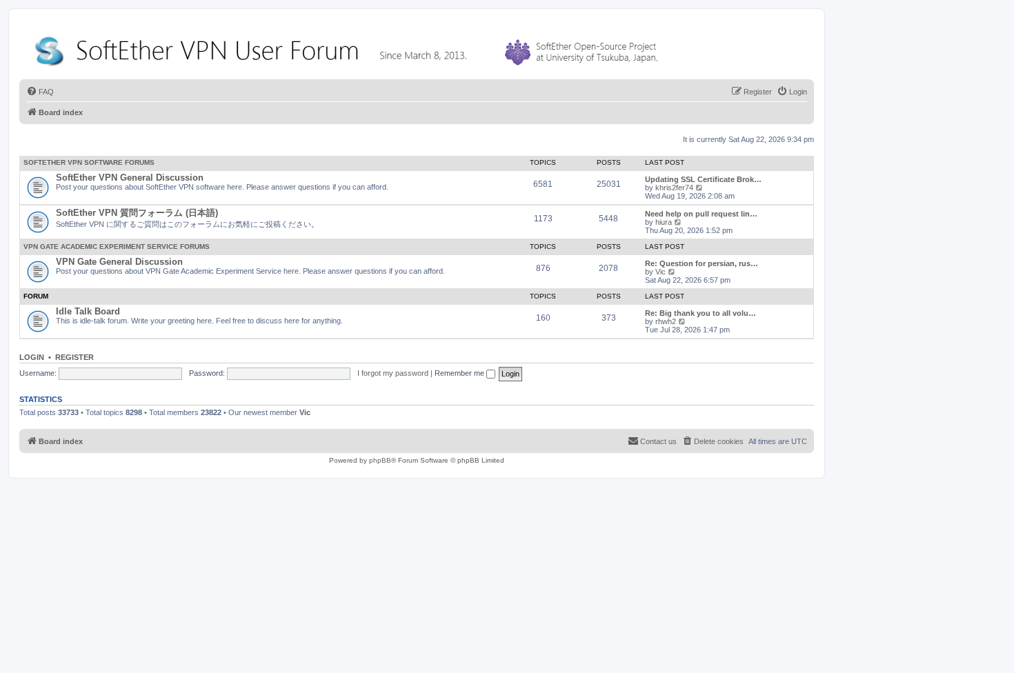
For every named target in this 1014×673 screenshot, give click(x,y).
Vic (660, 272)
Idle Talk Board (88, 311)
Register (74, 357)
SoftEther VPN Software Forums (89, 162)
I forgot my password (392, 373)
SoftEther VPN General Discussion (129, 177)
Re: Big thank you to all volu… (700, 313)
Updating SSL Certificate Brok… (703, 179)
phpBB (380, 460)
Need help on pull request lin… (701, 214)
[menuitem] (40, 91)
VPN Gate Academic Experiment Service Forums (116, 246)
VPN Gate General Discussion (119, 262)
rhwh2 (665, 321)
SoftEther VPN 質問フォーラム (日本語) (137, 213)
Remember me (460, 373)
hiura (663, 222)
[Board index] (349, 48)
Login (31, 357)
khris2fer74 (674, 187)
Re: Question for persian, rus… (701, 263)
